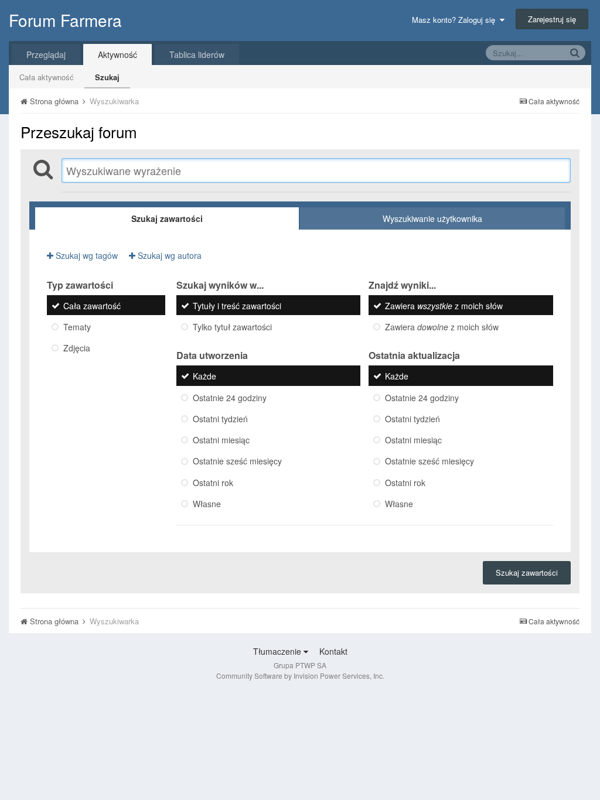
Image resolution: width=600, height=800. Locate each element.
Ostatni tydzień (220, 419)
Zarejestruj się (552, 19)
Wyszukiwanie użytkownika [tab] (432, 218)
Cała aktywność (46, 77)
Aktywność (117, 54)
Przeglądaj (46, 54)
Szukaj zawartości (527, 572)
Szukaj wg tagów (85, 255)
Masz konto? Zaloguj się (456, 19)
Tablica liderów (196, 54)
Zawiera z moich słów (444, 306)
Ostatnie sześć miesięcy (237, 461)
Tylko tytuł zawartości (232, 327)
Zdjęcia (76, 348)
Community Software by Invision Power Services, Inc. (300, 676)
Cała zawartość (92, 306)
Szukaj (107, 77)
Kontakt (333, 651)
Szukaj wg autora (168, 255)
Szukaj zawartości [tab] (167, 218)
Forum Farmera (65, 20)
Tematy (77, 327)
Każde (204, 376)
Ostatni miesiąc (221, 440)
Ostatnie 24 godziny (230, 398)
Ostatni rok (213, 482)
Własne (207, 504)
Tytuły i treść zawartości (237, 306)
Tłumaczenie (278, 651)
